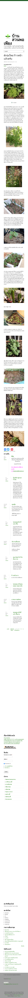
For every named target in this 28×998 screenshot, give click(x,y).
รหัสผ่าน (6, 759)
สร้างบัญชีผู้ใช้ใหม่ (8, 766)
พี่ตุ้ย (12, 456)
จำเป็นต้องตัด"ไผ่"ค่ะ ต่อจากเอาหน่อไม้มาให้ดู (13, 740)
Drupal (9, 978)
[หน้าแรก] (8, 36)
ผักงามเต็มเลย (16, 542)
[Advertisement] (14, 16)
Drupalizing (7, 994)
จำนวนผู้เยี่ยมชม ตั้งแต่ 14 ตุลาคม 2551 (11, 984)
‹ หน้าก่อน (12, 628)
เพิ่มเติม (22, 946)
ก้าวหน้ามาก (15, 575)
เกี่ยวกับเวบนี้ (8, 796)
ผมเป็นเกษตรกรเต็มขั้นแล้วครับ (11, 957)
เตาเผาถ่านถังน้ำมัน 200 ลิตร (11, 968)
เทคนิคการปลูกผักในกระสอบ (11, 962)
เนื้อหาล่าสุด (8, 786)
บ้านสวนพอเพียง (14, 39)
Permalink (5, 459)
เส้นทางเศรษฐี (8, 961)
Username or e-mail (8, 754)
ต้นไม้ (5, 66)
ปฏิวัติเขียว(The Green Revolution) (12, 953)
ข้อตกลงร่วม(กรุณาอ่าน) (10, 779)
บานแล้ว (6, 937)
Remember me (8, 763)
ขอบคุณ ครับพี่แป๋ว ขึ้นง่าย (17, 613)
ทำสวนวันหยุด (7, 737)
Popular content (9, 791)
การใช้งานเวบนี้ (8, 781)
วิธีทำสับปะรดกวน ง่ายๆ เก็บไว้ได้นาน (13, 931)
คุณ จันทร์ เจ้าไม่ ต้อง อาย (17, 558)
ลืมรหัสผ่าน (7, 767)
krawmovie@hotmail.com (18, 471)
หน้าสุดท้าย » (16, 630)
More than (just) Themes (18, 994)
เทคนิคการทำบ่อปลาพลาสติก (11, 970)
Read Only (7, 929)
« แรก (8, 628)
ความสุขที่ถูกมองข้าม (9, 959)
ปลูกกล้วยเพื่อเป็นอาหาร (10, 934)
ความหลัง (7, 942)
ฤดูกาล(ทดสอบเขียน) (9, 939)
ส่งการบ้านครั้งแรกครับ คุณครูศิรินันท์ (12, 743)
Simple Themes (17, 996)
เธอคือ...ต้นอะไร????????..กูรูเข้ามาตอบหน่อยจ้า (14, 739)
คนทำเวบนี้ (7, 794)
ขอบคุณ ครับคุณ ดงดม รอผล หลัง (17, 585)
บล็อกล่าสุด (7, 789)
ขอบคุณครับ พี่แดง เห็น (17, 523)
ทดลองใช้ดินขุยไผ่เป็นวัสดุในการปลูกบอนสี (14, 941)
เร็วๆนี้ (6, 936)
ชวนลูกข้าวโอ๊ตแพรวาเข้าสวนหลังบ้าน (12, 742)
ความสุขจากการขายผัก (9, 967)
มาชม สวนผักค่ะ (16, 599)
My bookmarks (8, 799)
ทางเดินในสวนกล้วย (9, 933)
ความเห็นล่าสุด (8, 784)
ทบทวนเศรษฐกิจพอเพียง (10, 951)
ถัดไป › (12, 630)
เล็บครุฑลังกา (7, 944)
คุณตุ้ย (13, 504)
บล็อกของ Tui (6, 451)
